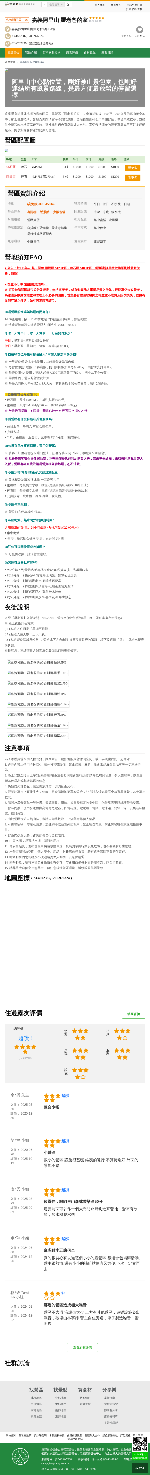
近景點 (44, 212)
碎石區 (11, 167)
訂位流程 (125, 1435)
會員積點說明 (74, 1435)
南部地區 (36, 1410)
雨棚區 (11, 176)
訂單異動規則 (51, 52)
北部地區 (36, 1397)
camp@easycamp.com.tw (55, 1463)
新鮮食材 (85, 1404)
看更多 (132, 168)
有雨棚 (32, 212)
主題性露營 (111, 1422)
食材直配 (90, 52)
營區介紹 (31, 52)
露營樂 (11, 62)
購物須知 (11, 1435)
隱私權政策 (25, 1435)
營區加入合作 (92, 1435)
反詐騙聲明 (40, 1435)
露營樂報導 (111, 1416)
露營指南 (109, 1397)
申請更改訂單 (134, 4)
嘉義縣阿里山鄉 (17, 20)
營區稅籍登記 (75, 1438)
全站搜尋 (54, 4)
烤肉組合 (85, 1397)
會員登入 (116, 4)
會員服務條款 (56, 1435)
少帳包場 (59, 212)
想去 (142, 36)
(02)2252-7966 (63, 1459)
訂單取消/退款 (134, 9)
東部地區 (36, 1416)
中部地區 (36, 1404)
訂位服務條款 (110, 1435)
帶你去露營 (111, 1404)
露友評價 (72, 52)
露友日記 (107, 52)
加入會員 (100, 4)
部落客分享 (111, 1410)
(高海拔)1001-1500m (40, 204)
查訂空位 (13, 52)
